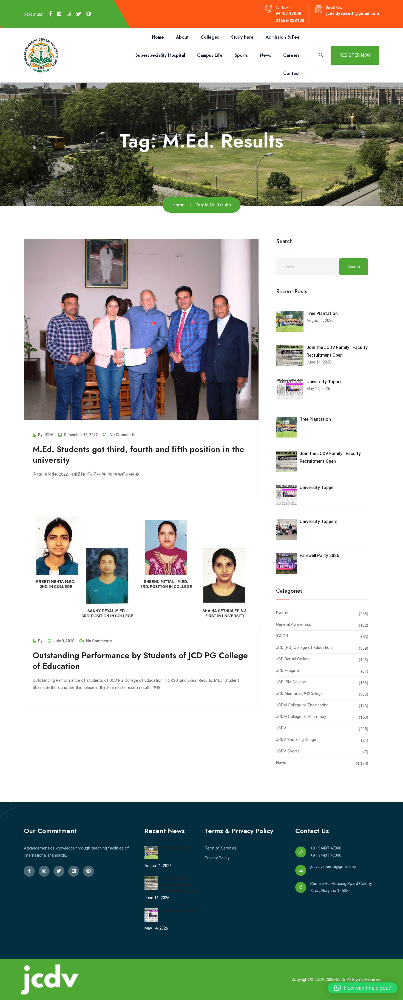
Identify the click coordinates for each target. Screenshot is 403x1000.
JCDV (281, 728)
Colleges (210, 37)
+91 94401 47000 (325, 855)
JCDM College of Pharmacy (301, 716)
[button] (363, 987)
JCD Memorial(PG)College (299, 693)
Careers (291, 55)
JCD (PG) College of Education (304, 647)
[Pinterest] (88, 14)
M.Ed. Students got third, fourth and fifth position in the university (138, 454)
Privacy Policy (217, 858)
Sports (241, 55)
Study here (242, 37)
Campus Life (210, 55)
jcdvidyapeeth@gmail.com (352, 13)
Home (158, 37)
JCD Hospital (288, 670)
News (265, 55)
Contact (291, 73)
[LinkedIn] (59, 14)
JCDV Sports (288, 751)
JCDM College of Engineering (302, 705)
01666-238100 (290, 20)
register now (355, 55)
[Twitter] (78, 14)
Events (282, 612)
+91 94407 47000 (325, 848)
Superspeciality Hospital (160, 55)
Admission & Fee (283, 37)
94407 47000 (288, 13)
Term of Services (220, 848)
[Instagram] (69, 14)
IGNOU (282, 635)
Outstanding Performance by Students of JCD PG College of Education (140, 660)
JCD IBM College (291, 682)
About (182, 37)
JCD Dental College (293, 659)
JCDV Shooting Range (296, 739)
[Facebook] (50, 14)
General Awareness (293, 624)
